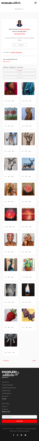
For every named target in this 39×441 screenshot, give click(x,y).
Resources (5, 396)
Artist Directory (6, 390)
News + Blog (5, 403)
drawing (13, 52)
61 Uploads (19, 70)
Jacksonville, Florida (19, 34)
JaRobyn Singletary (25, 29)
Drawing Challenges (7, 385)
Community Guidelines (23, 431)
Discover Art (5, 382)
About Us (4, 406)
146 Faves (19, 74)
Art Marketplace (6, 393)
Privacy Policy (13, 431)
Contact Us (5, 409)
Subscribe (19, 421)
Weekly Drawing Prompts (9, 388)
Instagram (7, 61)
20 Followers (19, 77)
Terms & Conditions (31, 428)
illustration (19, 52)
